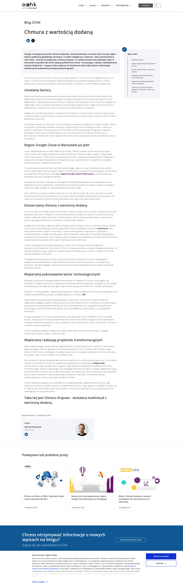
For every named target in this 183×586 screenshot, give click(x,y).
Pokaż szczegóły (38, 582)
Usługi (93, 5)
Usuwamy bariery (137, 60)
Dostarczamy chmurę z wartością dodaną (143, 70)
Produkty (105, 5)
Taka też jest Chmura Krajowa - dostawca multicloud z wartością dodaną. (143, 89)
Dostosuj (160, 563)
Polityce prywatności (50, 568)
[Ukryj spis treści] (124, 49)
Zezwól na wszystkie (161, 556)
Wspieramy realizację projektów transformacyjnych (142, 82)
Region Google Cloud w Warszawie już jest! (143, 65)
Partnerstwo (122, 5)
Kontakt (145, 5)
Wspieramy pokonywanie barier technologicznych (142, 76)
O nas (81, 5)
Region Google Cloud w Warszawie (77, 174)
